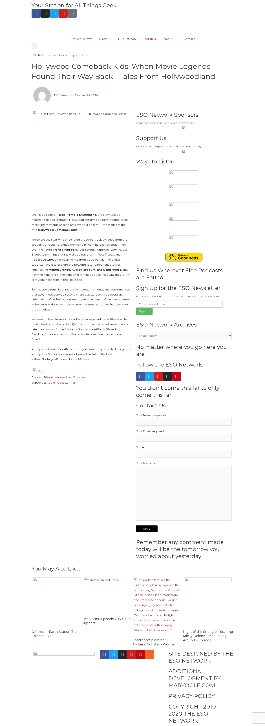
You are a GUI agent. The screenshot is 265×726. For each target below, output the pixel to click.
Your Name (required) (151, 415)
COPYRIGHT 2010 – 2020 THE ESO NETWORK (194, 713)
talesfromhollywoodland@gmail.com (64, 324)
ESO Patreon (127, 39)
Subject (141, 447)
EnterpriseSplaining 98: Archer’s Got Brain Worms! (153, 642)
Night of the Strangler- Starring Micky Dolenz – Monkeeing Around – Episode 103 (208, 636)
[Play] (38, 370)
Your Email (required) (150, 431)
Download (80, 377)
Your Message (145, 463)
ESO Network (41, 55)
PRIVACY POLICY (192, 696)
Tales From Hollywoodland (69, 55)
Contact (189, 39)
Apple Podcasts (57, 382)
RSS (73, 382)
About (168, 39)
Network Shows (81, 39)
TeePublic (150, 39)
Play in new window (57, 377)
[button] (34, 46)
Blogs (103, 39)
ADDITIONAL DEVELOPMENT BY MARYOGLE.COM (195, 678)
